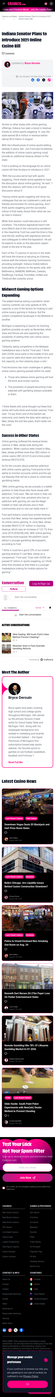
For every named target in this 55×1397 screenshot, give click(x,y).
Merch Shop (7, 1323)
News (15, 16)
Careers (5, 1289)
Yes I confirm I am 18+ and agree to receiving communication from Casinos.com (28, 1188)
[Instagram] (10, 1330)
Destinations (7, 1309)
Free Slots (34, 1217)
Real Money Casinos (10, 1217)
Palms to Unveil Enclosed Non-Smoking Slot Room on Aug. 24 (26, 943)
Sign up (45, 583)
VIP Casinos (7, 1227)
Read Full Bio (15, 762)
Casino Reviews (8, 1252)
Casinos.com (7, 16)
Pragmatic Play (36, 1252)
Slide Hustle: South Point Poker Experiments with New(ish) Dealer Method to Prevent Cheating (23, 1107)
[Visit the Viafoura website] (46, 659)
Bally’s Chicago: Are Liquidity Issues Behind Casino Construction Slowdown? (26, 884)
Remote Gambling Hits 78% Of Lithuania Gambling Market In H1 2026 (26, 1047)
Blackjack (33, 1227)
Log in (36, 583)
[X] (16, 1330)
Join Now (25, 1177)
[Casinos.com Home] (17, 3)
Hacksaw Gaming (37, 1261)
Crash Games (35, 1242)
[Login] (51, 3)
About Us (6, 1279)
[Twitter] (43, 79)
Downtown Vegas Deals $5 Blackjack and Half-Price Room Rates (27, 826)
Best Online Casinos (10, 1212)
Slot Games (34, 1212)
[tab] (10, 607)
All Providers (35, 1247)
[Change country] (45, 3)
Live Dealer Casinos (10, 1232)
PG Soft (33, 1256)
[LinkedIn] (32, 79)
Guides (5, 1299)
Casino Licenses (9, 1256)
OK (27, 1384)
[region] (27, 622)
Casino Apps (7, 1237)
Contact (5, 1284)
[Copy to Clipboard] (49, 79)
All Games (34, 1222)
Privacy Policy (30, 1376)
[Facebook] (38, 79)
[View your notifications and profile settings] (50, 608)
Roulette (33, 1232)
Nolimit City (35, 1266)
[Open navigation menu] (4, 3)
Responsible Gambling (11, 1294)
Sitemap (5, 1318)
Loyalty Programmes (10, 1242)
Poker (32, 1237)
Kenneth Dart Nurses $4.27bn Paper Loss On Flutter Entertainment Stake (27, 995)
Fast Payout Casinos (10, 1247)
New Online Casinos (10, 1222)
